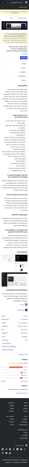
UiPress (25, 53)
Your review (24, 381)
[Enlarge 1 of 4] (25, 257)
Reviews (23, 68)
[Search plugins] (11, 18)
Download (23, 57)
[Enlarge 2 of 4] (12, 257)
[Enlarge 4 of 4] (25, 274)
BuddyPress (23, 438)
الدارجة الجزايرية (19, 445)
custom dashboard (6, 343)
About (25, 403)
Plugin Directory (23, 7)
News (25, 405)
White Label (5, 346)
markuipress (21, 310)
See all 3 (4, 336)
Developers (24, 422)
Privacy (25, 411)
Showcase (11, 403)
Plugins (12, 408)
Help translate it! (14, 12)
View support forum (21, 393)
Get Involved (10, 416)
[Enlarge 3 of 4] (25, 265)
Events (12, 419)
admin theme (5, 340)
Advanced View (22, 354)
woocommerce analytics (7, 349)
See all (3, 381)
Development (22, 76)
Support (23, 80)
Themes (11, 405)
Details (24, 64)
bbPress (24, 435)
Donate (11, 422)
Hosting (25, 408)
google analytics (12, 346)
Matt (25, 432)
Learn (25, 416)
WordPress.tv (22, 424)
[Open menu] (2, 2)
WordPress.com (22, 430)
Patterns (11, 411)
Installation (23, 72)
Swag (11, 424)
